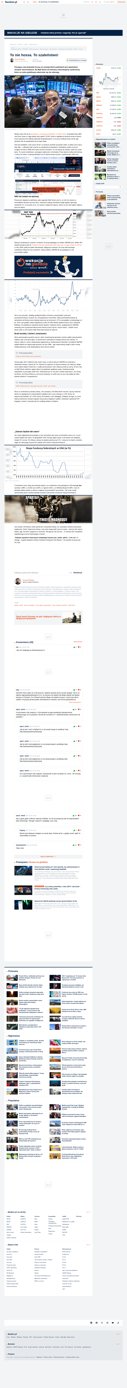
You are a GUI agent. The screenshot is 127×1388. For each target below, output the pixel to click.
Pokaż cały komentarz (75, 702)
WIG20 (8, 1221)
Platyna (36, 1229)
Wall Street (71, 605)
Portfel (75, 49)
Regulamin (39, 1357)
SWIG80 (9, 1229)
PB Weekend (10, 1273)
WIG (8, 1224)
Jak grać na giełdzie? (12, 1251)
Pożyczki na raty (66, 1283)
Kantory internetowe (26, 1232)
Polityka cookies (47, 1357)
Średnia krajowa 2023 (12, 1283)
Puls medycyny (69, 1347)
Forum (81, 49)
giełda (16, 605)
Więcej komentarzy (47, 856)
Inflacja (50, 1219)
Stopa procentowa (11, 1281)
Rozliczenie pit (66, 1251)
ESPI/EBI (25, 49)
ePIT (63, 1289)
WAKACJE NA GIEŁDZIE (22, 32)
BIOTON (64, 1232)
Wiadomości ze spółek (68, 1221)
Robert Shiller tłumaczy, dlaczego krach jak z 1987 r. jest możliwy (36, 386)
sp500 (21, 605)
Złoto (35, 1219)
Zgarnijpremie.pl (11, 1278)
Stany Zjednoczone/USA (59, 605)
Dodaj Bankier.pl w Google (77, 60)
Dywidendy (62, 49)
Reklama (13, 1337)
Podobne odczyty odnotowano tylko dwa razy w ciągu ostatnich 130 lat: (57, 245)
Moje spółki (65, 1227)
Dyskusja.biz (56, 1347)
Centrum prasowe (37, 1337)
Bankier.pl (13, 44)
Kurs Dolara (24, 1227)
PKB (49, 1228)
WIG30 (8, 1219)
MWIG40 (9, 1227)
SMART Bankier (66, 1273)
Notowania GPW (16, 49)
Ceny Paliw (37, 1232)
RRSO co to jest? (39, 1281)
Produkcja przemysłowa (54, 1226)
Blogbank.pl (10, 1275)
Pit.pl (25, 1347)
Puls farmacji (77, 1347)
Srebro (36, 1227)
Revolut (36, 1270)
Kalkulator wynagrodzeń (40, 1251)
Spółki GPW (65, 1219)
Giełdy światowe (33, 49)
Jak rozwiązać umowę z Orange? (43, 1259)
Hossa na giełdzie (29, 605)
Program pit (65, 1254)
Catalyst (9, 1235)
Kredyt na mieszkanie (40, 1262)
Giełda (35, 2)
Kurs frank (9, 1259)
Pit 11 (63, 1267)
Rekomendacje (44, 49)
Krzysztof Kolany (20, 59)
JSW (63, 1235)
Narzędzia (69, 49)
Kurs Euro (23, 1229)
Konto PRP (37, 1257)
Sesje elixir (65, 1278)
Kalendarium (53, 49)
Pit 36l (64, 1262)
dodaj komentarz (78, 641)
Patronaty (25, 1337)
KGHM (64, 1229)
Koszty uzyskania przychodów (70, 1275)
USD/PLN (23, 1221)
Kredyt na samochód (40, 1265)
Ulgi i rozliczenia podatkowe (69, 1270)
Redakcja (19, 1337)
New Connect (10, 1232)
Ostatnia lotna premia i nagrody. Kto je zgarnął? (63, 33)
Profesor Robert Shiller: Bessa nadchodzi (28, 356)
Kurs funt (9, 1262)
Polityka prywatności (59, 1357)
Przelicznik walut (11, 1265)
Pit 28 (64, 1265)
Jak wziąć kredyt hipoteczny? (42, 1275)
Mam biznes (48, 1347)
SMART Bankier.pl (18, 1347)
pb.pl (62, 1347)
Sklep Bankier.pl (66, 1286)
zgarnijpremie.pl (86, 1347)
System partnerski (33, 1347)
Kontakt (57, 1337)
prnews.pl (41, 1347)
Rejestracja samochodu (40, 1278)
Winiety (36, 1273)
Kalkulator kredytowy (40, 1267)
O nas (8, 1337)
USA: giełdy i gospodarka (43, 605)
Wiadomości (33, 44)
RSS (30, 1337)
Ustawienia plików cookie (72, 1357)
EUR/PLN (23, 1219)
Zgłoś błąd (63, 1337)
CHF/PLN (23, 1224)
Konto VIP (9, 1270)
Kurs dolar (9, 1257)
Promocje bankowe (12, 1286)
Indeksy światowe (11, 1237)
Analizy (50, 1234)
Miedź (36, 1221)
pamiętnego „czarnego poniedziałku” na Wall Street (48, 134)
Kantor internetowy (12, 1267)
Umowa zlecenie (38, 1254)
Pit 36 (64, 1257)
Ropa (35, 1224)
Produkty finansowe (48, 1337)
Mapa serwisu (71, 1337)
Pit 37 (64, 1259)
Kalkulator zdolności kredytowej (70, 1281)
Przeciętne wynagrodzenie (52, 1222)
